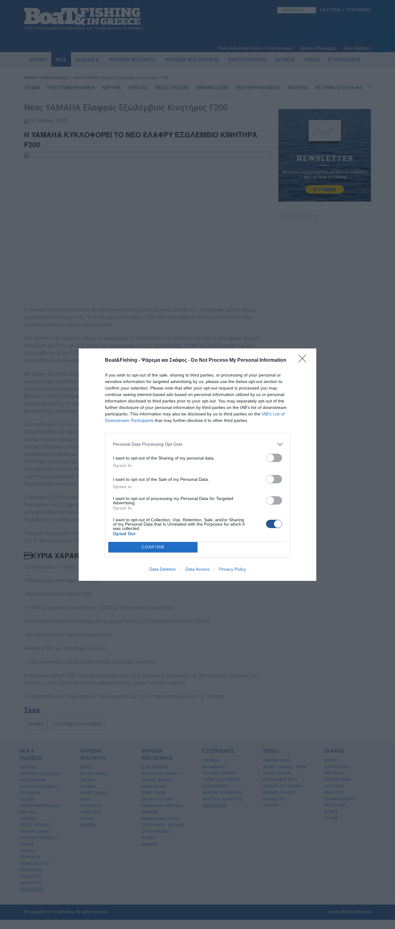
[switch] (274, 458)
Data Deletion (162, 569)
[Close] (304, 360)
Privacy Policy (232, 569)
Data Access (197, 569)
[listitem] (197, 444)
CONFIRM (153, 547)
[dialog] (197, 464)
